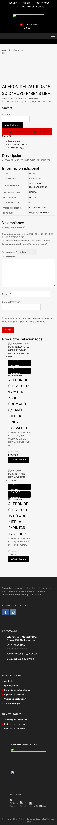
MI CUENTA (12, 3)
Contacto (8, 681)
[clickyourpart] (28, 16)
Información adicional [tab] (18, 144)
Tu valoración (9, 256)
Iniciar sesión (28, 7)
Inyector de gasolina (14, 694)
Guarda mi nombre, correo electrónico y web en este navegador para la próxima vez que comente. (27, 320)
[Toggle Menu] (53, 36)
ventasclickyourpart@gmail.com (22, 653)
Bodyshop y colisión (39, 212)
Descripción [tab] (14, 141)
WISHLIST (27, 3)
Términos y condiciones (15, 719)
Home (3, 50)
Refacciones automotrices (17, 690)
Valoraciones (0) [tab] (16, 147)
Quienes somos (11, 685)
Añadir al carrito (12, 125)
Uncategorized (15, 375)
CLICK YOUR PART (38, 207)
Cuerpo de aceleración (15, 699)
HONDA (33, 192)
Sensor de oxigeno (13, 703)
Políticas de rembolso (14, 724)
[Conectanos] (5, 612)
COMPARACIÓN (42, 3)
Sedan (32, 197)
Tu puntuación (9, 252)
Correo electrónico (11, 302)
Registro (40, 7)
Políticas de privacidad (15, 728)
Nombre (6, 294)
